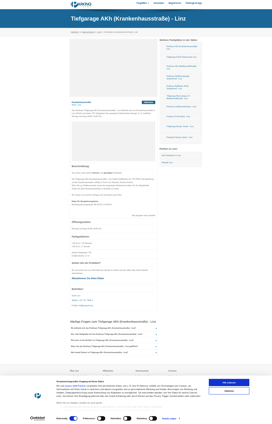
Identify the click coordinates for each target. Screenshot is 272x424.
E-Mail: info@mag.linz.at (82, 305)
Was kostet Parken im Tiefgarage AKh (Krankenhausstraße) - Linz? (99, 352)
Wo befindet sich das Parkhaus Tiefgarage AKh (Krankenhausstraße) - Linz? (103, 328)
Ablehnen (229, 391)
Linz (99, 32)
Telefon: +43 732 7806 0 (82, 300)
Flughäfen (142, 3)
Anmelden (159, 3)
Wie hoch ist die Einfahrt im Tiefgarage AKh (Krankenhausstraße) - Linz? (102, 340)
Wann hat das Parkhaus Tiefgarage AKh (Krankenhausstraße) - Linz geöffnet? (104, 346)
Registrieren (175, 3)
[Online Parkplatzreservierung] (81, 4)
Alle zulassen (229, 382)
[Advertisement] (113, 141)
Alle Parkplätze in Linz (171, 155)
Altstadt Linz (167, 162)
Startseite (75, 32)
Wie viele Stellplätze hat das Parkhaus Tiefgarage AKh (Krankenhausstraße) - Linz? (106, 334)
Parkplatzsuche (88, 32)
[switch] (101, 418)
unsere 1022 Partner (75, 386)
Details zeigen (169, 418)
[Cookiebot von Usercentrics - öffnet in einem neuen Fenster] (37, 418)
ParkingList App (194, 3)
